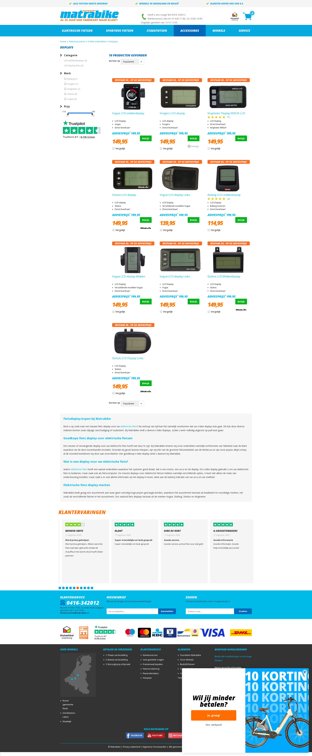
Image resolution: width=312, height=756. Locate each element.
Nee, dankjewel (214, 724)
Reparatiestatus (151, 673)
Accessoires (189, 31)
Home (63, 41)
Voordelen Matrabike (190, 655)
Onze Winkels (187, 659)
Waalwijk (67, 721)
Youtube (157, 735)
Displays (113, 41)
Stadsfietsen (157, 31)
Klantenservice (150, 655)
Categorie (70, 55)
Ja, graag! (213, 715)
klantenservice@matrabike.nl (74, 612)
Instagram (179, 735)
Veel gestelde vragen (153, 659)
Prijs (67, 106)
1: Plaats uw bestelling (116, 655)
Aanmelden (167, 611)
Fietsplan (147, 677)
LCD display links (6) (73, 65)
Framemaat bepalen (153, 664)
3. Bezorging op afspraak (118, 664)
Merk (67, 73)
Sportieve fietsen (119, 31)
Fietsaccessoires (77, 41)
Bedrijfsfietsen (187, 664)
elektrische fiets (128, 426)
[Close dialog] (304, 672)
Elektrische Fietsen (77, 31)
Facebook (136, 735)
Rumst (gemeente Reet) (68, 704)
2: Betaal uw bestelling (117, 659)
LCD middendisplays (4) (75, 60)
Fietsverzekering (151, 668)
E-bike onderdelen (97, 41)
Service (244, 31)
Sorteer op (114, 60)
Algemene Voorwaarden (155, 746)
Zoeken (243, 611)
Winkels (219, 31)
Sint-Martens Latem (69, 714)
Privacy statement (131, 746)
